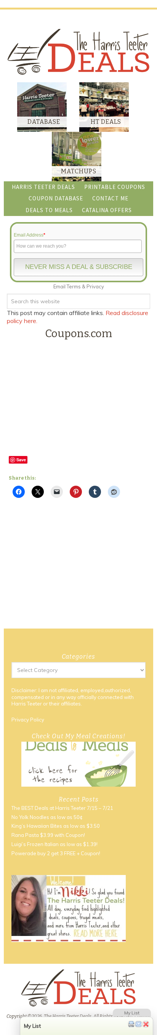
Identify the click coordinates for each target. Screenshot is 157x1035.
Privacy (95, 286)
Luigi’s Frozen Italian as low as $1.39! (54, 844)
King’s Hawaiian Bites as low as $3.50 (55, 826)
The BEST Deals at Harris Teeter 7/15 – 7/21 (62, 808)
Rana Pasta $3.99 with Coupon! (48, 835)
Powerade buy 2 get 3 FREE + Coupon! (55, 853)
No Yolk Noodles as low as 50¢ (47, 817)
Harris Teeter (26, 704)
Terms (74, 286)
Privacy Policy (27, 720)
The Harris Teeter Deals (78, 51)
